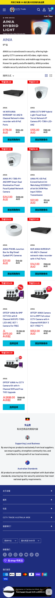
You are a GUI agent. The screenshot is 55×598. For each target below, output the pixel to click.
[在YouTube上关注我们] (26, 555)
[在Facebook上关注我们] (5, 555)
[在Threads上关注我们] (10, 555)
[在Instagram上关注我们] (15, 555)
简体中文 (8, 540)
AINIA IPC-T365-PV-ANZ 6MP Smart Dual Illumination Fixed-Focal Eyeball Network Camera (13, 185)
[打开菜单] (4, 10)
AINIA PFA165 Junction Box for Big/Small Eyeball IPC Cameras (13, 252)
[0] (50, 9)
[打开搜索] (38, 9)
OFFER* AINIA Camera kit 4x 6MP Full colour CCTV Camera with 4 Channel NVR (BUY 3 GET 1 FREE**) (40, 319)
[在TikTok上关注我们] (32, 555)
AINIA (5, 108)
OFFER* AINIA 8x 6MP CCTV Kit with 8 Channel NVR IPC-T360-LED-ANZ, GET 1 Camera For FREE (14, 319)
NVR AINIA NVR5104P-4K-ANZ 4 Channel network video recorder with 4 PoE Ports (41, 254)
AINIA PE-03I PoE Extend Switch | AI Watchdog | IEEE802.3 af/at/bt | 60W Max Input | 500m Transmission (40, 186)
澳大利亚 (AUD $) (28, 540)
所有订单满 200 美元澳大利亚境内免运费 (27, 2)
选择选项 (14, 343)
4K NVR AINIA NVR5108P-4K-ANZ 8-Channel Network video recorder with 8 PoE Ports (13, 118)
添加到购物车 (13, 139)
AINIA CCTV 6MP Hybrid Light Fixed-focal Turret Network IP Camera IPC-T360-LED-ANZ (41, 118)
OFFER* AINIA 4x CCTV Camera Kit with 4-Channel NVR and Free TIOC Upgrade (13, 387)
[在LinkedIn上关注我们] (37, 555)
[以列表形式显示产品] (51, 75)
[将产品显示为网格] (46, 75)
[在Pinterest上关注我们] (21, 555)
